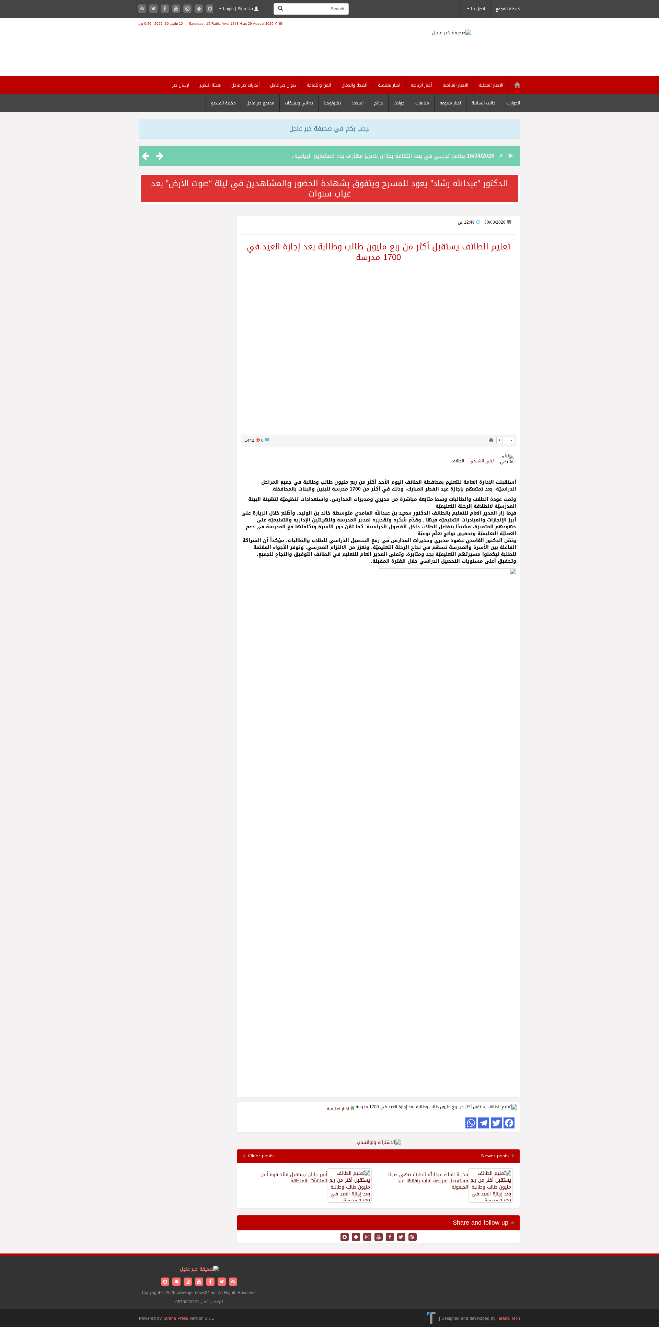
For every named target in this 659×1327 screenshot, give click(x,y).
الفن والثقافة (319, 85)
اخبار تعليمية (389, 85)
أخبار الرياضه (421, 85)
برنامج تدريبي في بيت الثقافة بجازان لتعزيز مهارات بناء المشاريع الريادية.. (378, 155)
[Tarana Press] (431, 1318)
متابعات (422, 103)
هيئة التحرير (210, 85)
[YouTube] (177, 9)
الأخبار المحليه (491, 85)
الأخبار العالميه (455, 85)
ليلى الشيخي (482, 461)
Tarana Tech (508, 1318)
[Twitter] (154, 9)
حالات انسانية (484, 103)
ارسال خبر (180, 85)
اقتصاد (357, 103)
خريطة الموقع (508, 9)
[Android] (199, 9)
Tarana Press (175, 1318)
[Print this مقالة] (491, 440)
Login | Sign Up (238, 9)
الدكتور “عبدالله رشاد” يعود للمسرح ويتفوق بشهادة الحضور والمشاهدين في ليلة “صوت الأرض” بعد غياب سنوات (329, 189)
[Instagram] (188, 9)
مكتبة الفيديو (223, 103)
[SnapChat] (210, 9)
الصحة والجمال (354, 85)
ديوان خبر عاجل (283, 85)
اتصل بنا (477, 9)
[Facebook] (165, 9)
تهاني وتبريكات (299, 103)
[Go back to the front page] (460, 38)
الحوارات (513, 103)
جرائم (378, 103)
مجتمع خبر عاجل (260, 103)
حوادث (399, 103)
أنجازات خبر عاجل (245, 85)
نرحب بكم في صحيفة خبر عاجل (329, 128)
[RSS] (143, 9)
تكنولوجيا (332, 103)
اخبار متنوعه (450, 103)
